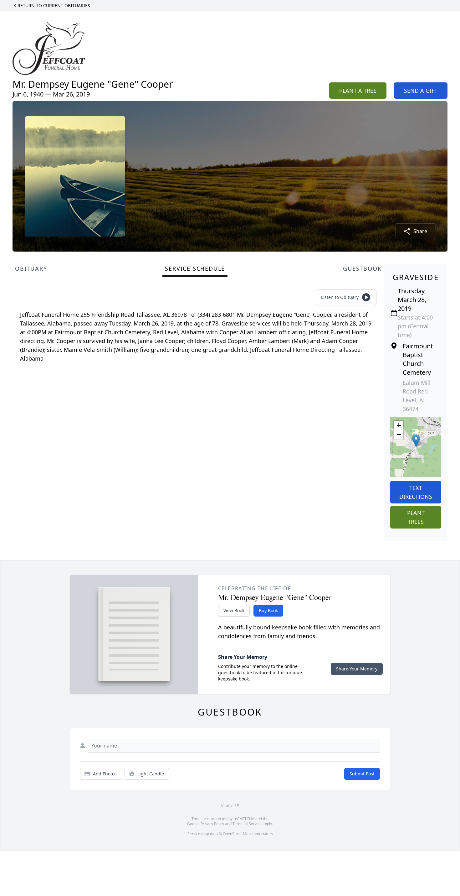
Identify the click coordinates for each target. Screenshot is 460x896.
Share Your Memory (356, 669)
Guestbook (362, 268)
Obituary (31, 268)
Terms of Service (247, 823)
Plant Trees (416, 517)
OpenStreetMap (237, 833)
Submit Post (362, 774)
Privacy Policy (212, 823)
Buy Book (268, 610)
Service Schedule (195, 268)
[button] (416, 440)
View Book (233, 610)
